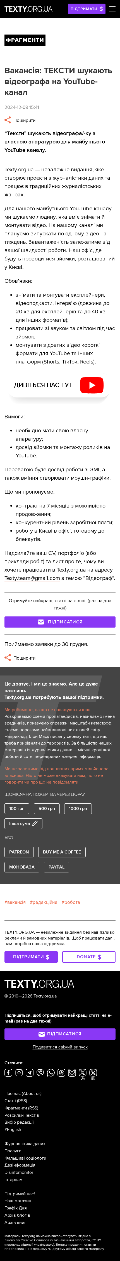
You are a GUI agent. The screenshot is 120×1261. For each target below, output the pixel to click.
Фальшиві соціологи (25, 1158)
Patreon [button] (19, 852)
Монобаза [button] (22, 867)
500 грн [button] (47, 808)
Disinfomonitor (18, 1172)
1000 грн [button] (78, 808)
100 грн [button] (17, 808)
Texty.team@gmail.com (32, 578)
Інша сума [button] (19, 823)
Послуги (12, 1151)
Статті (10, 1101)
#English (12, 1129)
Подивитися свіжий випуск (60, 1047)
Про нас (12, 1093)
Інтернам (13, 1179)
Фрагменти (15, 1108)
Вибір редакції (19, 1122)
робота (72, 902)
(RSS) (22, 1101)
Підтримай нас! (19, 1194)
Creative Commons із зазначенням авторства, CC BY (61, 1240)
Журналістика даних (24, 1144)
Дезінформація (19, 1165)
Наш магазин (17, 1201)
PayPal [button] (56, 867)
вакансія (16, 902)
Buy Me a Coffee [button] (62, 852)
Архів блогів (17, 1215)
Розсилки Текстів (21, 1115)
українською (43, 1245)
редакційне (45, 902)
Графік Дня (15, 1208)
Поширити (23, 120)
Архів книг (15, 1222)
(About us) (32, 1093)
